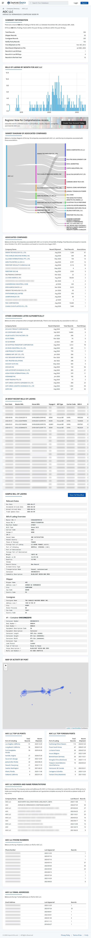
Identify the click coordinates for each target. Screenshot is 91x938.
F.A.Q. (86, 935)
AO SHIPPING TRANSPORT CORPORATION (19, 345)
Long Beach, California (12, 747)
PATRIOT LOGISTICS (73, 220)
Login (76, 3)
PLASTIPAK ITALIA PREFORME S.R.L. (78, 202)
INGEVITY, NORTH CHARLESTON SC (78, 230)
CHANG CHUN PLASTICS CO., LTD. (16, 306)
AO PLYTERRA (9, 339)
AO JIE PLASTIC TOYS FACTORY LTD (16, 335)
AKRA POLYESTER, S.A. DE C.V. (46, 196)
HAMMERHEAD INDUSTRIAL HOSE (16, 284)
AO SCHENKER (10, 342)
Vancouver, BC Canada (56, 768)
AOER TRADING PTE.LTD (13, 380)
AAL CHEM (69, 195)
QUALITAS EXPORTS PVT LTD (75, 174)
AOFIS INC (8, 389)
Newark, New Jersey (11, 765)
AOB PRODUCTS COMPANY (14, 351)
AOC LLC (10, 176)
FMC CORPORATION (12, 303)
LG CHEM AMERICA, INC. (13, 278)
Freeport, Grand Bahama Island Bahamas (57, 764)
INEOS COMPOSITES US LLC (75, 150)
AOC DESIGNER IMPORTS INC (15, 357)
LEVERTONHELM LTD (12, 297)
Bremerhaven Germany (56, 757)
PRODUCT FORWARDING (74, 222)
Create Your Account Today (73, 123)
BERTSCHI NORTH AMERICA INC (77, 227)
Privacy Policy (65, 935)
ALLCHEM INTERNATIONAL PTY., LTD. (49, 188)
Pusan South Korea (55, 747)
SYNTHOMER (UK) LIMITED (14, 294)
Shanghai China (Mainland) (58, 760)
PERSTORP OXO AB (43, 210)
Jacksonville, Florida (11, 762)
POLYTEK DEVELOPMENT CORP (76, 159)
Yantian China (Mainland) (57, 775)
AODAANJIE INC (10, 376)
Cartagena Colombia (55, 771)
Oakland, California (11, 775)
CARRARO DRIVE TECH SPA (75, 182)
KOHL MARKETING (72, 164)
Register (84, 3)
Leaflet (68, 728)
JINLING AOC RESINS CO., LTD (47, 207)
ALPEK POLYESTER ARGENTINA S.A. (77, 205)
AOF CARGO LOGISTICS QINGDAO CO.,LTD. (19, 383)
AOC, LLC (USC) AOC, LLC (74, 223)
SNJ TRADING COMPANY (45, 212)
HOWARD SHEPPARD (73, 219)
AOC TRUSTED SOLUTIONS (14, 361)
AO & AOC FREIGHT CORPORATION (16, 329)
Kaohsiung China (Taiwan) (57, 744)
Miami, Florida (10, 771)
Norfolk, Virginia (10, 756)
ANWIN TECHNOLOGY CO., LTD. (47, 154)
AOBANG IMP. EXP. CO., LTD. (14, 354)
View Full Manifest (77, 495)
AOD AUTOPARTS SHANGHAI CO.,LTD (17, 370)
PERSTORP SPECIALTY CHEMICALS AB (49, 203)
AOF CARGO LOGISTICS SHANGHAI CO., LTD (19, 386)
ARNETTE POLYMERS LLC (74, 200)
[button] (5, 665)
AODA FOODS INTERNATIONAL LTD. (17, 373)
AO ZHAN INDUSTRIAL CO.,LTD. (15, 348)
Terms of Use (77, 935)
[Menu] (3, 3)
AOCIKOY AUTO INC (11, 364)
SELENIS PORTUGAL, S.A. (74, 210)
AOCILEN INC (9, 367)
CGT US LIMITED (71, 229)
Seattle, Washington (12, 768)
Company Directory (13, 9)
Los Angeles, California (12, 744)
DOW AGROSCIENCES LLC (13, 287)
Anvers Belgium (54, 753)
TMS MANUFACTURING (74, 198)
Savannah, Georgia (11, 759)
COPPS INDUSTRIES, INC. (74, 168)
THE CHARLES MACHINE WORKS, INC (49, 174)
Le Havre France (54, 750)
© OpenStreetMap (76, 728)
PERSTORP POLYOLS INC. (74, 215)
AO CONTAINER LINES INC (14, 332)
